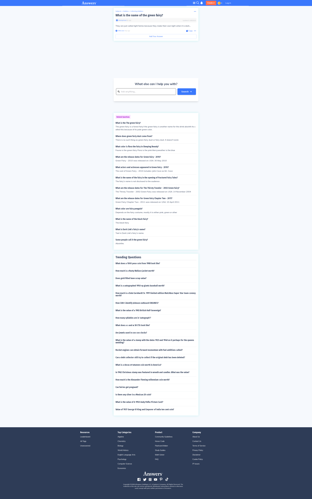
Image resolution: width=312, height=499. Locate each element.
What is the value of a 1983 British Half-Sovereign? (138, 310)
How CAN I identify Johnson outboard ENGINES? (137, 303)
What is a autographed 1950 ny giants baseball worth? (140, 285)
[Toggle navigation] (194, 3)
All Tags (83, 441)
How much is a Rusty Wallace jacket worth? (135, 270)
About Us (196, 437)
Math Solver (159, 455)
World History (123, 450)
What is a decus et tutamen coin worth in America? (138, 365)
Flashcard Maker (161, 446)
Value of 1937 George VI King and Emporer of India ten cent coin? (145, 409)
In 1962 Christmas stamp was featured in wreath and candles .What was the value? (152, 372)
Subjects (118, 11)
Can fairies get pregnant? (127, 387)
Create (210, 3)
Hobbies (126, 11)
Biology (120, 446)
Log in (228, 3)
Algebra (121, 437)
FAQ (156, 459)
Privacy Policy (197, 450)
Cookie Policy (197, 459)
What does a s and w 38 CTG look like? (133, 325)
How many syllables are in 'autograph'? (133, 318)
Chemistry (122, 441)
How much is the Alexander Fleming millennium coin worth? (143, 379)
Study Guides (160, 450)
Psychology (122, 459)
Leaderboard (85, 437)
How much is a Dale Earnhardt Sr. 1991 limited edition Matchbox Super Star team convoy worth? (156, 294)
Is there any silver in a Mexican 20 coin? (133, 394)
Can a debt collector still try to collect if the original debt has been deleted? (150, 357)
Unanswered (85, 446)
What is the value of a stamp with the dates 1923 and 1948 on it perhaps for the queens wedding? (155, 341)
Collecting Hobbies (137, 11)
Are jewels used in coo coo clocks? (131, 332)
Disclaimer (196, 455)
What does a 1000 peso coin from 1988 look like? (138, 263)
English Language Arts (126, 455)
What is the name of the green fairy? (139, 15)
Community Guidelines (163, 437)
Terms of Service (198, 446)
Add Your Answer (156, 36)
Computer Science (125, 464)
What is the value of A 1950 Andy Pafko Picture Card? (139, 402)
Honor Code (160, 441)
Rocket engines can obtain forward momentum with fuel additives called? (149, 350)
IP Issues (196, 464)
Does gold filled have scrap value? (131, 278)
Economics (122, 468)
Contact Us (196, 441)
